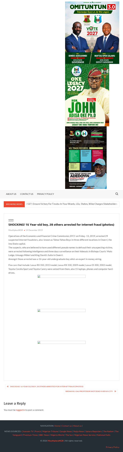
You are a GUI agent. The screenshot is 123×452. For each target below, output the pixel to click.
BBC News (44, 435)
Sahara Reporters (94, 431)
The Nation (108, 431)
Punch (38, 431)
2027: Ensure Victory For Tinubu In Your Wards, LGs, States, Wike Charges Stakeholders (62, 204)
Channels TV (27, 431)
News (11, 220)
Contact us (26, 194)
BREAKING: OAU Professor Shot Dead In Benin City (89, 391)
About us (11, 194)
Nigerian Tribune (50, 431)
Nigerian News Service (84, 435)
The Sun (69, 435)
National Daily (103, 435)
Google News (66, 431)
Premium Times (30, 435)
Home (57, 425)
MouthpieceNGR (15, 230)
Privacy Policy (45, 194)
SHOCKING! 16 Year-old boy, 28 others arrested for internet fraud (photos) (46, 386)
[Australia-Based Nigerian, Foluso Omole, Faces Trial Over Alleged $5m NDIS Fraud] (114, 203)
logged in (20, 410)
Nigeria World (57, 435)
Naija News (79, 431)
